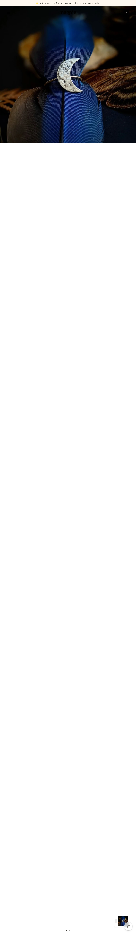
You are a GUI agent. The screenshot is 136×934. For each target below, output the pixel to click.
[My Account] (115, 12)
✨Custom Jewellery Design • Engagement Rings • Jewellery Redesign (68, 3)
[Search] (120, 12)
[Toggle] (116, 921)
